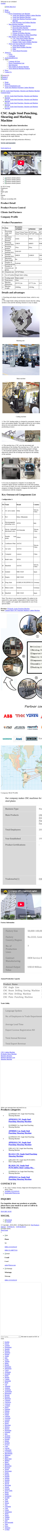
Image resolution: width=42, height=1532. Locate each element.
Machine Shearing (6, 1056)
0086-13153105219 (11, 1247)
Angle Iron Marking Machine (22, 17)
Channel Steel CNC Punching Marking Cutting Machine (22, 610)
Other (14, 49)
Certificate (12, 56)
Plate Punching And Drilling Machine (24, 22)
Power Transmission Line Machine (19, 13)
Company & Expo (14, 61)
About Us (8, 52)
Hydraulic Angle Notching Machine (18, 609)
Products (7, 12)
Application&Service (11, 58)
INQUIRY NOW (6, 1211)
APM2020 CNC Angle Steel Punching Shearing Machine (20, 1120)
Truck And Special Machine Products (20, 44)
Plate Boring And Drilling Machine (19, 36)
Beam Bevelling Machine (20, 28)
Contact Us (8, 72)
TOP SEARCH (21, 1227)
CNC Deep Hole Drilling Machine (23, 38)
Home (6, 10)
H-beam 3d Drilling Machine (21, 33)
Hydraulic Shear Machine (9, 1054)
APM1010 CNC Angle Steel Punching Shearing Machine (20, 1143)
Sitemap (3, 1227)
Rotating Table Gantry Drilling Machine (25, 42)
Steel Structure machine (16, 24)
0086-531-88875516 (11, 1250)
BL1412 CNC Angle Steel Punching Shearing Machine (23, 1155)
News (6, 70)
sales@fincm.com (10, 1265)
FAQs (10, 54)
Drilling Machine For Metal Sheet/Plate (25, 35)
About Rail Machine (19, 45)
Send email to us (6, 148)
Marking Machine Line (8, 1057)
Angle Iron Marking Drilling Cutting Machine (27, 15)
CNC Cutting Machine (8, 1052)
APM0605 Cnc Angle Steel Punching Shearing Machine (20, 1132)
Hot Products (35, 1225)
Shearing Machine (6, 1059)
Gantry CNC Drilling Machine (22, 40)
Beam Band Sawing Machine (22, 26)
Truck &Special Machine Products (19, 68)
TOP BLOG (11, 1227)
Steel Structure (13, 65)
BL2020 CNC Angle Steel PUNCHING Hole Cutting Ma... (21, 1166)
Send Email (4, 1230)
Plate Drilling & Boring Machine (19, 67)
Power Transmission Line (16, 63)
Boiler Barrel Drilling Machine (22, 47)
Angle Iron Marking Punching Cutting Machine (19, 87)
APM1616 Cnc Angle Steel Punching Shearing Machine (20, 1178)
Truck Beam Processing (20, 51)
